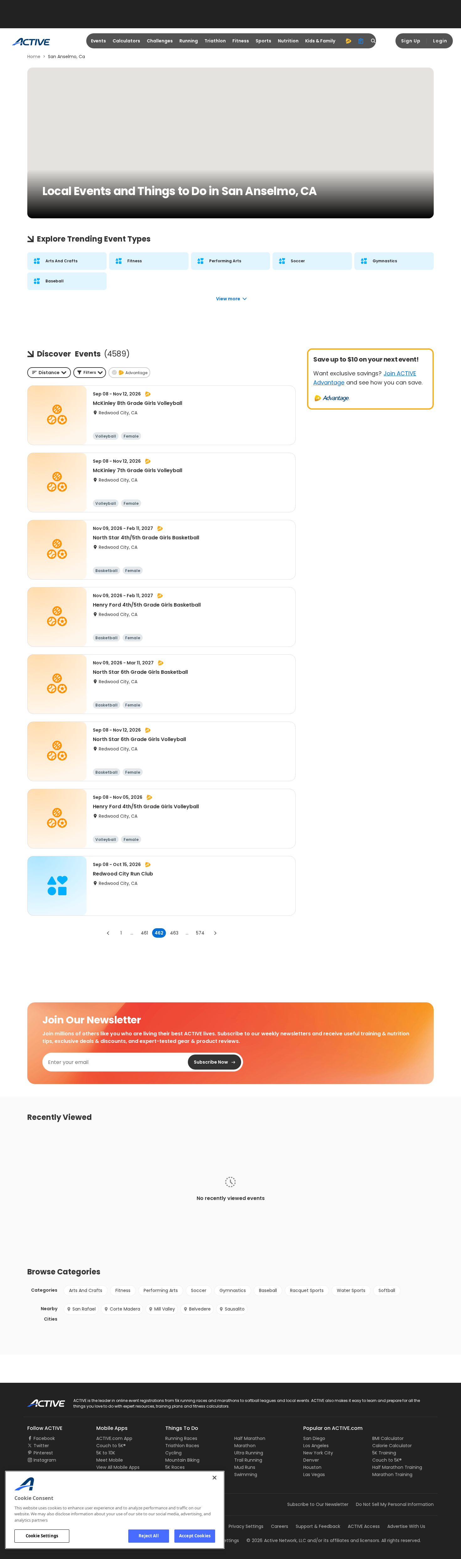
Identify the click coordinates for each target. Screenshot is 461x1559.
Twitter (41, 1445)
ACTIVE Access (364, 1526)
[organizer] (361, 40)
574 (200, 933)
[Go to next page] (215, 933)
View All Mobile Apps (118, 1467)
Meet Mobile (109, 1460)
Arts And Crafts (85, 1290)
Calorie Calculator (392, 1445)
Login (440, 41)
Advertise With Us (406, 1526)
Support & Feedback (318, 1526)
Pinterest (43, 1453)
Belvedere (200, 1309)
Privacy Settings (246, 1526)
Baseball (268, 1290)
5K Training (384, 1453)
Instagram (45, 1460)
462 (159, 933)
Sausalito (235, 1309)
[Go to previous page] (108, 933)
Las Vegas (314, 1474)
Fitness (240, 41)
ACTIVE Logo (40, 1401)
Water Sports (351, 1290)
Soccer (198, 1290)
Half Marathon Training (397, 1467)
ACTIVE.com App (114, 1438)
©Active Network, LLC (276, 1540)
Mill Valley (164, 1309)
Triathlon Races (182, 1445)
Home (33, 56)
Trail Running (248, 1460)
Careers (279, 1526)
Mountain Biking (182, 1460)
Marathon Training (392, 1474)
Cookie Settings (42, 1536)
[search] (373, 40)
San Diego (314, 1438)
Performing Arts (161, 1290)
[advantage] (348, 40)
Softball (387, 1290)
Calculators (126, 41)
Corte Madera (125, 1309)
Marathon (245, 1445)
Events (98, 41)
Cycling (173, 1453)
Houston (312, 1467)
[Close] (214, 1478)
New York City (318, 1453)
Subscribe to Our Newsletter (317, 1504)
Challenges (160, 41)
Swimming (245, 1474)
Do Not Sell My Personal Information (395, 1504)
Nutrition (288, 41)
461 (144, 933)
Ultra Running (248, 1453)
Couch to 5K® (111, 1445)
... (131, 933)
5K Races (175, 1467)
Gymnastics (233, 1290)
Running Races (181, 1438)
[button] (89, 372)
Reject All (148, 1536)
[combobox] (49, 372)
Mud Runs (244, 1467)
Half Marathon (249, 1438)
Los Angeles (316, 1445)
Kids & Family (320, 41)
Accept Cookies (194, 1536)
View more (228, 299)
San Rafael (84, 1309)
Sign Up (411, 41)
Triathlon (215, 41)
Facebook (44, 1438)
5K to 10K (105, 1453)
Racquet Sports (307, 1290)
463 (174, 933)
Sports (263, 41)
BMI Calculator (388, 1438)
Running (188, 41)
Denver (311, 1460)
